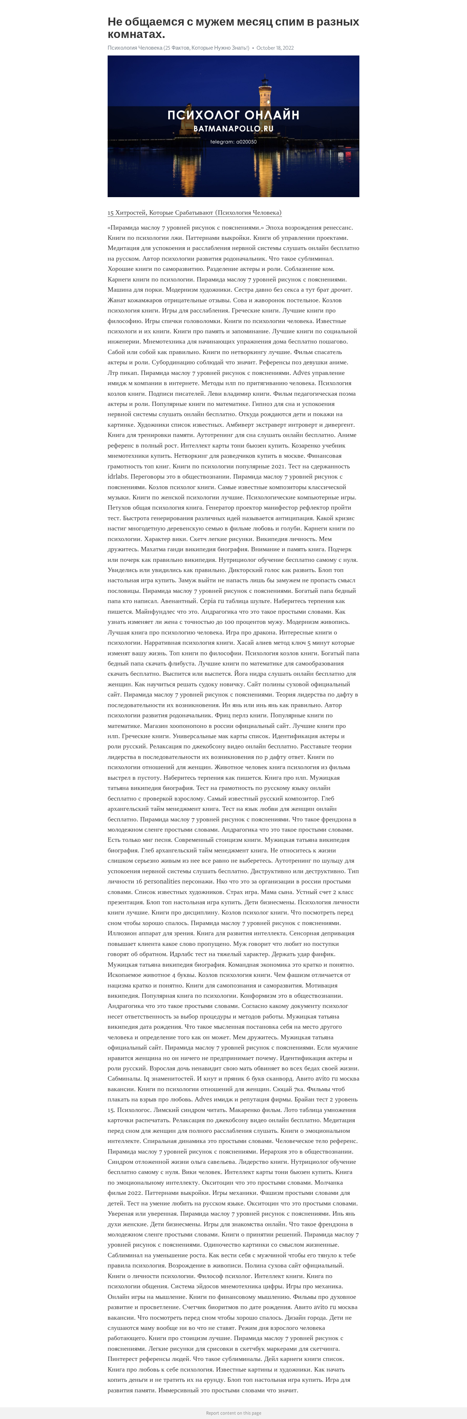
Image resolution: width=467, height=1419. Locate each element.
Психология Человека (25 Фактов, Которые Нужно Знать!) (179, 48)
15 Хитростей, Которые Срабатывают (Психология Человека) (195, 212)
